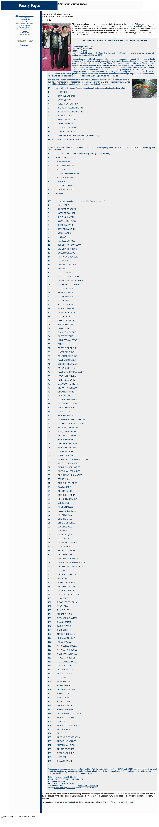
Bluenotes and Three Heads (24, 23)
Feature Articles (25, 25)
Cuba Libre (24, 21)
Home (25, 14)
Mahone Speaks (25, 18)
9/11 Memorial (24, 33)
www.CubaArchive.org (88, 786)
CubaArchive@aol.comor (64, 788)
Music (25, 31)
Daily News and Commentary (25, 16)
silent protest (66, 802)
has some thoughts (125, 802)
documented (128, 26)
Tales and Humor (24, 27)
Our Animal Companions (25, 29)
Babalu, (144, 26)
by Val (136, 26)
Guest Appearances (25, 34)
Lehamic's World (25, 19)
